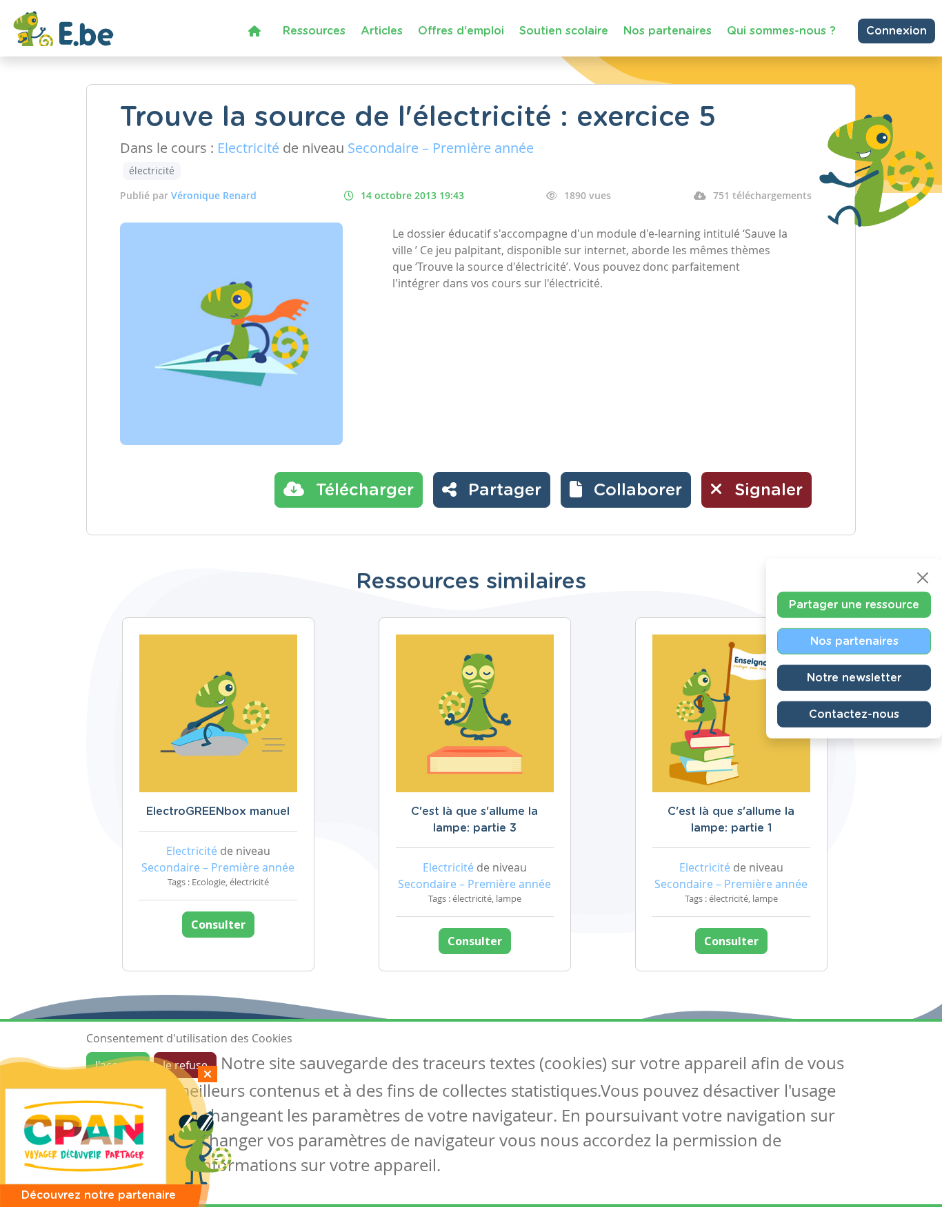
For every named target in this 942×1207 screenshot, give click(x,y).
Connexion (896, 31)
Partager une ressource (854, 604)
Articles (382, 31)
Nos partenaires (667, 31)
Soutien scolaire (563, 31)
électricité (151, 170)
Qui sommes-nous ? (781, 31)
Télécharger (362, 490)
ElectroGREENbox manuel (218, 811)
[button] (626, 490)
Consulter (218, 924)
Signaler (766, 490)
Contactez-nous (854, 714)
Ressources (314, 31)
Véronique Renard (214, 195)
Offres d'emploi (461, 31)
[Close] (922, 578)
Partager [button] (502, 490)
